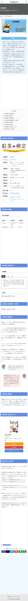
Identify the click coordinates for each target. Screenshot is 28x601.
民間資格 (12, 156)
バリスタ (12, 201)
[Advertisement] (14, 90)
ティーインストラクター (16, 196)
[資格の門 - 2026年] (14, 2)
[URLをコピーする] (25, 551)
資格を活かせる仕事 (9, 129)
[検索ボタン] (26, 2)
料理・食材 (12, 159)
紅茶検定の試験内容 (9, 118)
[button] (3, 551)
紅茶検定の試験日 (9, 115)
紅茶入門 (24, 403)
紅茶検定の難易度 (9, 122)
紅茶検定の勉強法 (9, 124)
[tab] (3, 276)
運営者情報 (9, 596)
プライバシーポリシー (16, 596)
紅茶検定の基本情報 (9, 113)
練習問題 (18, 366)
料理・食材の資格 (5, 10)
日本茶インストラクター (16, 197)
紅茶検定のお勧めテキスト (11, 126)
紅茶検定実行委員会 (14, 193)
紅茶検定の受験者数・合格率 (11, 120)
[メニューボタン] (2, 2)
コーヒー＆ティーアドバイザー (17, 199)
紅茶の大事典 (18, 399)
